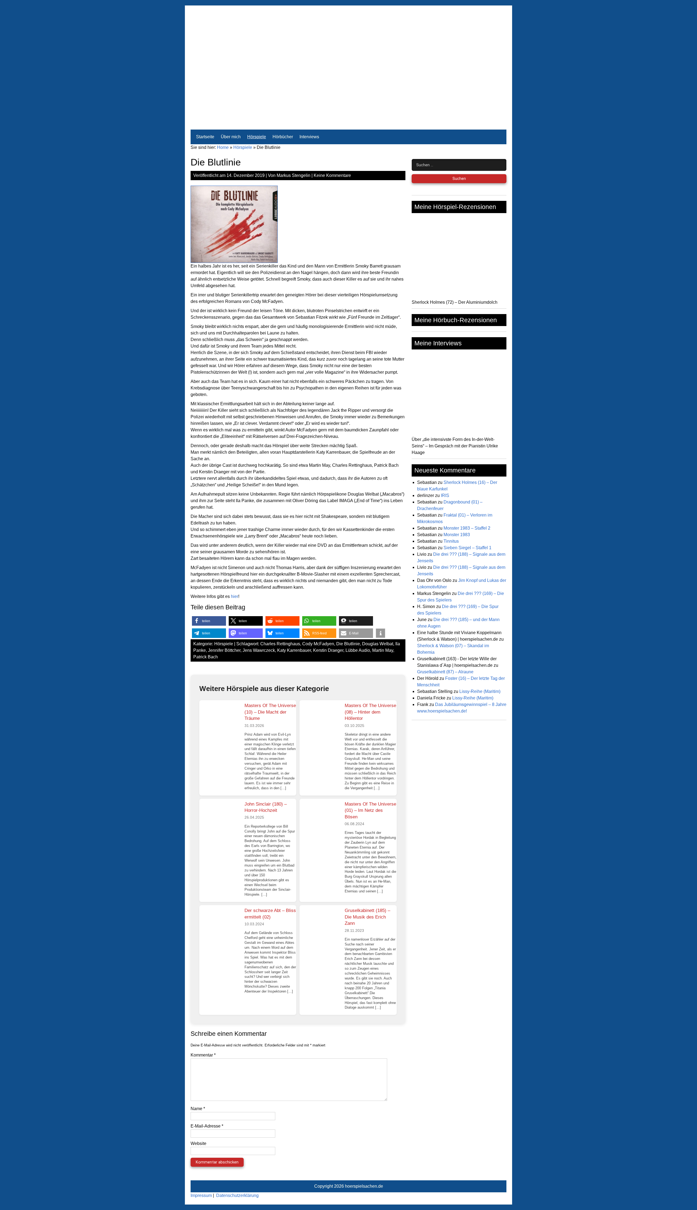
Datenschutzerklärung (237, 1195)
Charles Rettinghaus (280, 643)
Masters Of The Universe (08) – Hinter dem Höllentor (370, 712)
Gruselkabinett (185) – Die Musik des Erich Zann (367, 917)
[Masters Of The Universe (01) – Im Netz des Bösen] (319, 819)
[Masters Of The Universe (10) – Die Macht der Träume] (219, 720)
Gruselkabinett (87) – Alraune (445, 672)
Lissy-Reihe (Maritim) (479, 691)
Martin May (382, 650)
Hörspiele (256, 136)
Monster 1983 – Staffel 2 (467, 528)
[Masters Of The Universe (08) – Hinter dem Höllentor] (319, 720)
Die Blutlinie (348, 643)
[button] (209, 621)
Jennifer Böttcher (224, 650)
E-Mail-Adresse (207, 1126)
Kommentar (203, 1055)
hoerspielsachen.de (364, 1186)
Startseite (205, 136)
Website (198, 1143)
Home (223, 147)
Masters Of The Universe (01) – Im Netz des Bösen (370, 810)
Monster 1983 (457, 534)
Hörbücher (283, 136)
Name (198, 1108)
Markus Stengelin (293, 175)
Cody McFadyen (318, 643)
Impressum (201, 1195)
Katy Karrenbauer (294, 650)
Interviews (309, 136)
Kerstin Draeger (328, 650)
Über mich (231, 136)
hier (234, 596)
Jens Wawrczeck (259, 650)
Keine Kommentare (332, 175)
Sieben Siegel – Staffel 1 (467, 547)
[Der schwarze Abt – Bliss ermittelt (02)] (219, 925)
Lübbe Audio (358, 650)
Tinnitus (451, 541)
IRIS (445, 495)
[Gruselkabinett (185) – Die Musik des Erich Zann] (319, 925)
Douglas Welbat (377, 643)
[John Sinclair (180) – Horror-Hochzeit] (219, 819)
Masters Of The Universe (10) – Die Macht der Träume (270, 712)
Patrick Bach (205, 657)
